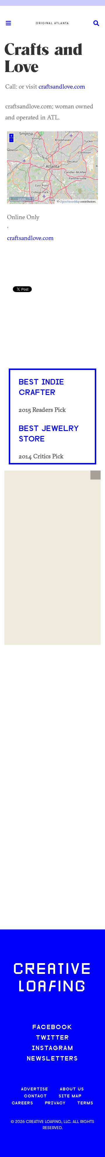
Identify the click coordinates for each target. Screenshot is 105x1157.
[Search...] (96, 23)
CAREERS (22, 1103)
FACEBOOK (52, 1027)
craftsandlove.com (61, 86)
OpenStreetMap (70, 201)
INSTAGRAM (52, 1048)
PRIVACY (55, 1103)
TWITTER (52, 1038)
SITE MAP (70, 1096)
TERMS (85, 1103)
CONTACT (35, 1096)
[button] (95, 475)
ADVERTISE (34, 1089)
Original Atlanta (52, 23)
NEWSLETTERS (52, 1059)
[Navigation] (6, 23)
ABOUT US (72, 1089)
